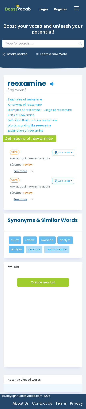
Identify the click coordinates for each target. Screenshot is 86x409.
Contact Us (42, 403)
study (15, 240)
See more (20, 171)
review (27, 165)
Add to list (64, 152)
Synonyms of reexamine (25, 99)
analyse (16, 249)
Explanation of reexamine (25, 131)
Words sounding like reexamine (29, 125)
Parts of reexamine (21, 115)
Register (60, 9)
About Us (21, 403)
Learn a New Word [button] (53, 54)
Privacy (76, 403)
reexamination (57, 249)
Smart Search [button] (17, 54)
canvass (34, 249)
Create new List (43, 282)
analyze (65, 240)
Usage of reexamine (58, 110)
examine (47, 240)
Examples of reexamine (24, 110)
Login (44, 9)
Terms (61, 403)
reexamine (27, 81)
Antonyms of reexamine (25, 105)
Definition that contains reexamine (32, 120)
